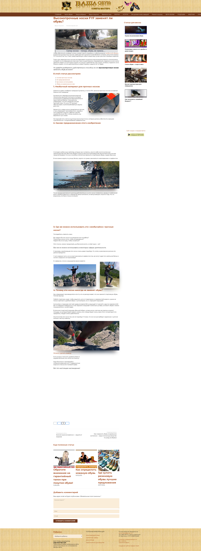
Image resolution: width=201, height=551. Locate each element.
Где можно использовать (65, 82)
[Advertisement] (86, 137)
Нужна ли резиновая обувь (134, 36)
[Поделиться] (59, 423)
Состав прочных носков (64, 77)
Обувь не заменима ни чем (66, 84)
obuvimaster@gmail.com (126, 533)
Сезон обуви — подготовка (134, 64)
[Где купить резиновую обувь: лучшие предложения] (108, 450)
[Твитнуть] (63, 423)
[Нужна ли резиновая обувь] (136, 26)
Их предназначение (63, 80)
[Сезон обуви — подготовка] (136, 55)
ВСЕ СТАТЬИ (90, 540)
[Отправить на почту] (55, 423)
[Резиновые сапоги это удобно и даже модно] (136, 40)
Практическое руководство (95, 542)
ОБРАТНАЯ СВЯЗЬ (92, 538)
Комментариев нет (72, 25)
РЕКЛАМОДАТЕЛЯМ (93, 535)
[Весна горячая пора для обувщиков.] (136, 68)
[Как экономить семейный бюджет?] (136, 90)
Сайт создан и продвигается (135, 131)
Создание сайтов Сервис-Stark (129, 546)
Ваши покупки (59, 25)
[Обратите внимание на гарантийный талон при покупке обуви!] (64, 450)
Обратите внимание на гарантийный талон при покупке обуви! (63, 476)
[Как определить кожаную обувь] (86, 450)
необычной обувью (112, 53)
